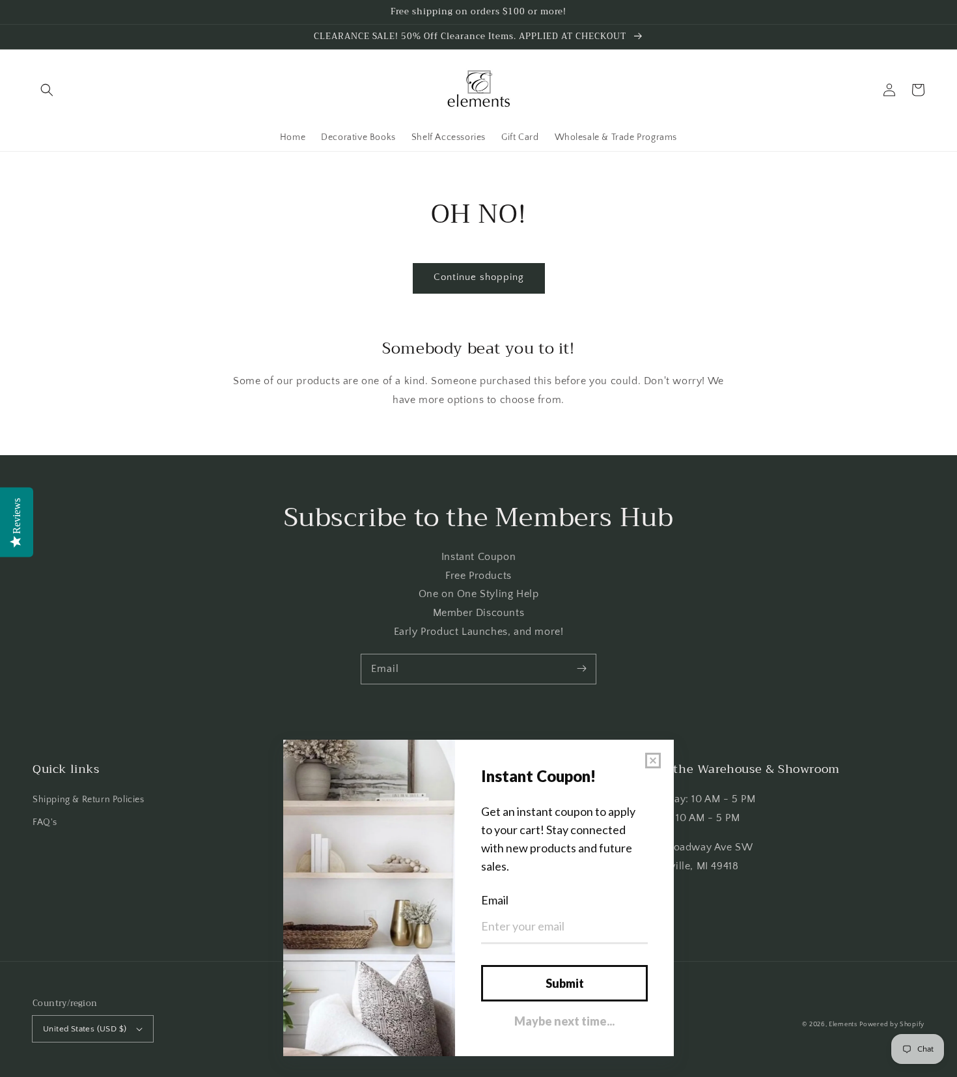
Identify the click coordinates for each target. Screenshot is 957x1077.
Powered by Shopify (891, 1024)
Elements (843, 1024)
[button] (47, 90)
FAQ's (45, 822)
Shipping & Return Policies (89, 799)
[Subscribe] (581, 668)
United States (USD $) (84, 1028)
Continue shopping (479, 277)
